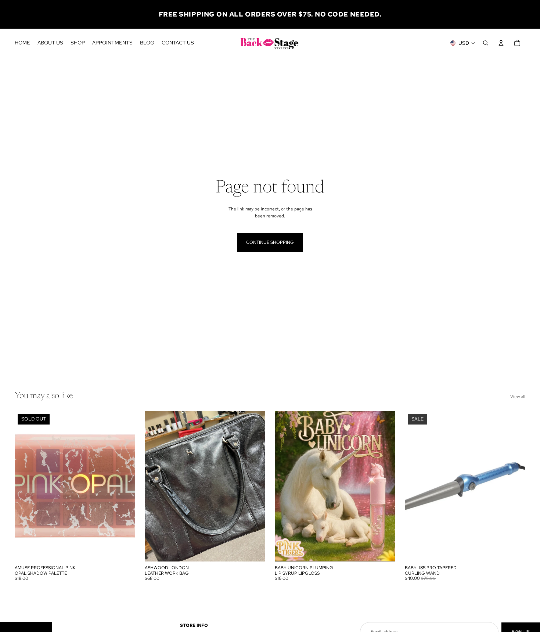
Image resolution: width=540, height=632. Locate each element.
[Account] (501, 43)
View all (517, 397)
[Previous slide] (156, 486)
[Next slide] (254, 486)
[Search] (486, 43)
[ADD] (253, 550)
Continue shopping (270, 242)
